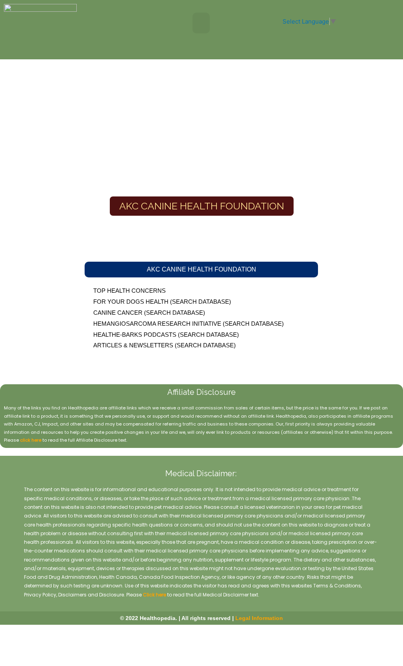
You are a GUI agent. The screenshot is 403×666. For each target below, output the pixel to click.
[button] (201, 23)
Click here (154, 594)
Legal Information (259, 618)
